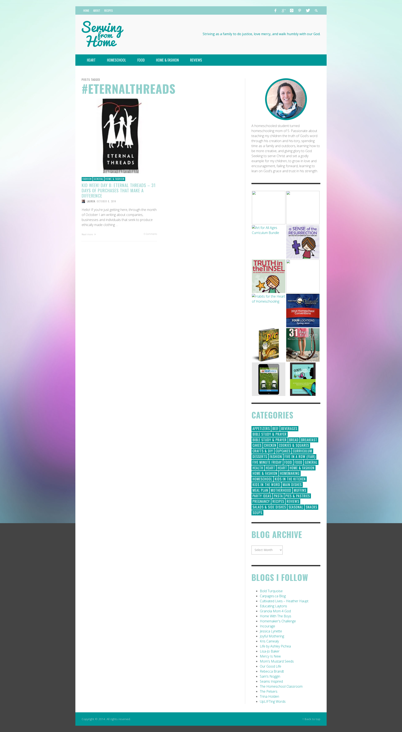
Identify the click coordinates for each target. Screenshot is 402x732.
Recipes (278, 501)
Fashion (87, 179)
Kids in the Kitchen (290, 479)
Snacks (311, 507)
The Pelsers (268, 691)
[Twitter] (308, 10)
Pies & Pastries (297, 495)
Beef (275, 428)
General (98, 179)
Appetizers (261, 428)
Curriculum (302, 450)
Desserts (260, 456)
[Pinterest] (300, 10)
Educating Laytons (273, 606)
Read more (87, 234)
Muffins (300, 490)
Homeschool (262, 479)
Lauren (91, 201)
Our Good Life (270, 666)
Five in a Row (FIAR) (300, 456)
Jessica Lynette (271, 631)
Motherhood (281, 490)
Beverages (289, 428)
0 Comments (150, 233)
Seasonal (296, 507)
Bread (294, 439)
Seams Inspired (271, 681)
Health (258, 467)
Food (288, 462)
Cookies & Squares (294, 445)
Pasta (278, 495)
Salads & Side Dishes (269, 507)
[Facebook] (276, 10)
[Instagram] (292, 10)
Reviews (293, 501)
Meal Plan (260, 490)
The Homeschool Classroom (281, 686)
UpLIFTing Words (273, 701)
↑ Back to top (311, 719)
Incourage (267, 626)
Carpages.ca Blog (273, 596)
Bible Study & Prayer (270, 434)
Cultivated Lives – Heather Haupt (284, 601)
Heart (270, 467)
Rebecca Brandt (272, 671)
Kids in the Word (266, 484)
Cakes (257, 445)
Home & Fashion (114, 179)
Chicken (270, 445)
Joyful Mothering (272, 636)
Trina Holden (269, 696)
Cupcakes (283, 450)
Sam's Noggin (270, 676)
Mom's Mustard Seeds (277, 661)
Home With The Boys (275, 616)
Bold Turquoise (271, 591)
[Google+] (283, 10)
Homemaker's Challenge (278, 621)
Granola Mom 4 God (275, 611)
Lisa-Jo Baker (270, 651)
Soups (257, 512)
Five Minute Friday (267, 462)
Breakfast (309, 439)
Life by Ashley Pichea (275, 646)
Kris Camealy (269, 641)
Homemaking (290, 473)
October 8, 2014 (106, 201)
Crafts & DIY (263, 450)
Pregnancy (261, 501)
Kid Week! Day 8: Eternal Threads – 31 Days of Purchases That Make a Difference (119, 190)
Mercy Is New (270, 656)
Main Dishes (292, 484)
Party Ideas (262, 495)
